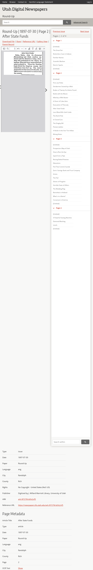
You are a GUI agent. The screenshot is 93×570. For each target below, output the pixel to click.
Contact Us (22, 2)
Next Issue (84, 31)
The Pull (55, 178)
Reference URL (29, 41)
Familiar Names (58, 58)
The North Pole (58, 116)
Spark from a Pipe (59, 156)
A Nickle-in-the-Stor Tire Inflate (63, 131)
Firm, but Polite (58, 83)
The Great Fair (58, 50)
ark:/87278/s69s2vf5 (27, 499)
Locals (55, 225)
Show (20, 568)
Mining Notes (57, 134)
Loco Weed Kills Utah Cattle (62, 112)
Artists (55, 174)
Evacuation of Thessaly (60, 105)
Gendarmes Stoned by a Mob (63, 86)
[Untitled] (56, 47)
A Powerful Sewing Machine (62, 218)
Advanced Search (81, 22)
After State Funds (59, 108)
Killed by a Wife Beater (60, 98)
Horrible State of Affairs (61, 185)
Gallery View (42, 41)
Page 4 (59, 208)
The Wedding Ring (59, 189)
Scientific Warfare (59, 61)
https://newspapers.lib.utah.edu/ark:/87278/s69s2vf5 (40, 505)
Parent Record (8, 44)
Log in (89, 2)
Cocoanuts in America (60, 200)
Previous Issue (59, 31)
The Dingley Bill (58, 123)
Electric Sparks (58, 65)
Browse (13, 2)
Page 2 (59, 73)
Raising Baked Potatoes (61, 159)
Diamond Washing (59, 221)
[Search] (67, 22)
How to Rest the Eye (59, 152)
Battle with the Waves (60, 94)
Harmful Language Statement (41, 2)
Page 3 (59, 139)
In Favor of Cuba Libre (60, 101)
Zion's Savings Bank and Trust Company (66, 170)
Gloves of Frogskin (59, 181)
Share (18, 41)
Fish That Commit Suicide (61, 167)
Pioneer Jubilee (58, 127)
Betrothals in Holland (60, 192)
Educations (56, 163)
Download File (8, 41)
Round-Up (8, 16)
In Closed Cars (58, 120)
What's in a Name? (59, 196)
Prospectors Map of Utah (61, 148)
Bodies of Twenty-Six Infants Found (64, 90)
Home (4, 2)
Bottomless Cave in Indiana (62, 54)
